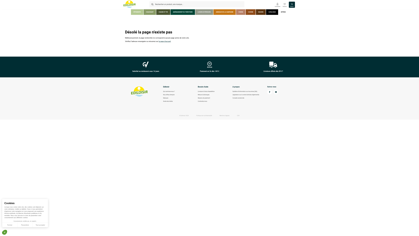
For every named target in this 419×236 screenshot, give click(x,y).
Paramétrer (25, 225)
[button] (4, 232)
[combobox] (196, 4)
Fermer (9, 225)
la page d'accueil (165, 41)
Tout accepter (40, 225)
